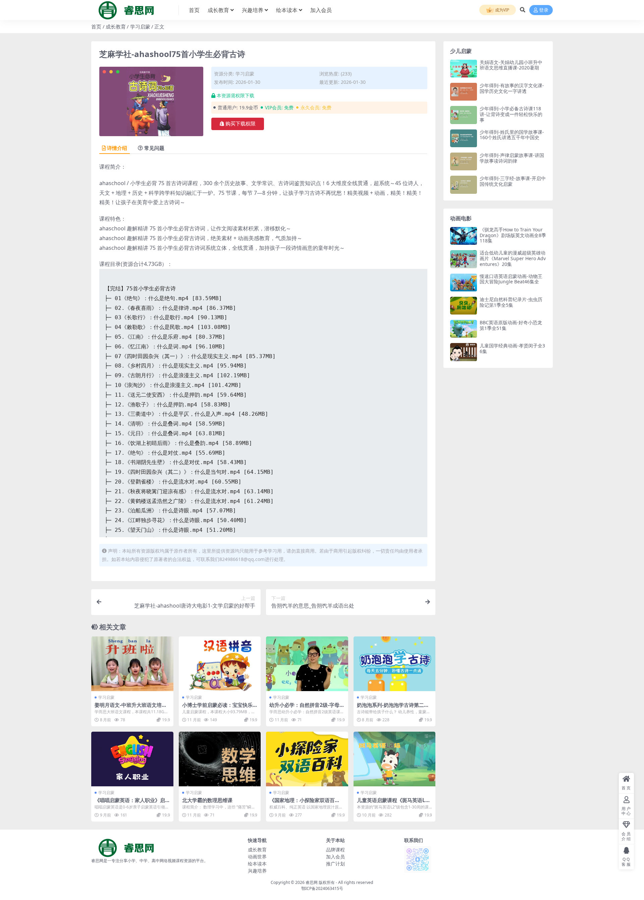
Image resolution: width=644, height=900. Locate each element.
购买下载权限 (240, 123)
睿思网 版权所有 (320, 882)
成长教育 (218, 10)
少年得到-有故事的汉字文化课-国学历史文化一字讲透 (512, 88)
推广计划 (335, 863)
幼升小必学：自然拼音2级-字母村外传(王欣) (306, 707)
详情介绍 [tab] (117, 148)
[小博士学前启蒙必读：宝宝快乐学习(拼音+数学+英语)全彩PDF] (220, 663)
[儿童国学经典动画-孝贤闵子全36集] (463, 352)
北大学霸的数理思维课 (207, 800)
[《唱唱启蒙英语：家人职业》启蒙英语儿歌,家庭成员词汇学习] (132, 759)
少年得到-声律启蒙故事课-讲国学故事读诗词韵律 (512, 158)
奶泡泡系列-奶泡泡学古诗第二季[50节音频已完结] (393, 707)
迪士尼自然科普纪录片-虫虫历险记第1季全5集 (511, 302)
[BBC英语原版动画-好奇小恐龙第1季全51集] (463, 329)
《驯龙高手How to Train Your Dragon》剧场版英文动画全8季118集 (513, 235)
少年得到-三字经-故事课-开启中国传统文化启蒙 (513, 181)
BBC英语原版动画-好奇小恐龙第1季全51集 (511, 325)
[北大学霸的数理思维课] (220, 759)
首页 (194, 10)
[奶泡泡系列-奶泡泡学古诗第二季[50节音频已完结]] (395, 663)
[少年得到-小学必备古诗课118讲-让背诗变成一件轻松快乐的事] (463, 115)
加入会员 (321, 10)
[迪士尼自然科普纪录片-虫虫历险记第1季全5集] (463, 306)
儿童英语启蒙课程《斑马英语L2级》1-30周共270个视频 (392, 803)
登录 (543, 10)
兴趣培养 (252, 10)
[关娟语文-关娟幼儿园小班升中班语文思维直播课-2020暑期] (463, 68)
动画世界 (257, 856)
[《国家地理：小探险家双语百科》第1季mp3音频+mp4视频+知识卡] (307, 759)
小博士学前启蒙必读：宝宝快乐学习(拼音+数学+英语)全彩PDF (217, 707)
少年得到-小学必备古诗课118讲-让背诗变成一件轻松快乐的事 (511, 114)
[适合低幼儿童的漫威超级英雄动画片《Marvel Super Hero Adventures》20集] (463, 259)
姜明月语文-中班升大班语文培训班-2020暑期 (131, 707)
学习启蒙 (140, 26)
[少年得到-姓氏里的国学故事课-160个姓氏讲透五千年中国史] (463, 138)
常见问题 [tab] (154, 148)
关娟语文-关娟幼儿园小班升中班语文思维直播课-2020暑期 (511, 65)
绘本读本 (287, 10)
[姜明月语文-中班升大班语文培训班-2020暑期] (132, 663)
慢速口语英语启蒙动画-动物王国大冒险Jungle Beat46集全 (511, 279)
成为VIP (501, 10)
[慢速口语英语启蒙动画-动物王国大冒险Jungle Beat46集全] (463, 282)
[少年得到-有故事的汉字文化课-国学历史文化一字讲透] (463, 92)
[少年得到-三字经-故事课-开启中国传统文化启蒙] (463, 184)
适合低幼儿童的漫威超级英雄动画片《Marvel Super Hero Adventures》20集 (513, 258)
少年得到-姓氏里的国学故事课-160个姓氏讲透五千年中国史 (512, 135)
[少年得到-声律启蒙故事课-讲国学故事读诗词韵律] (463, 161)
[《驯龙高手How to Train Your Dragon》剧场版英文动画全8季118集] (463, 236)
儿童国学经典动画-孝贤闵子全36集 (512, 348)
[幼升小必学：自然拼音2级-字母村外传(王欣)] (307, 663)
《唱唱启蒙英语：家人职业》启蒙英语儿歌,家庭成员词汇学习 (130, 803)
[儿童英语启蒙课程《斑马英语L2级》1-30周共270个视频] (395, 759)
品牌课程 (335, 849)
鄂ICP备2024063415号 (322, 888)
